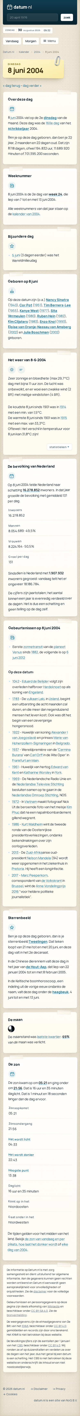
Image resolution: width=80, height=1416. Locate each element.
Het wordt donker (21, 1154)
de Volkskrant (51, 880)
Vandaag (12, 41)
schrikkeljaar (18, 128)
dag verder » (32, 85)
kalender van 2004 (26, 214)
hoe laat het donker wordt (38, 1244)
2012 (21, 657)
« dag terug (11, 85)
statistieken (57, 447)
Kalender (24, 52)
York (58, 772)
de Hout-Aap (36, 967)
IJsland (54, 698)
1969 (15, 778)
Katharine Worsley (37, 772)
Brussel (17, 886)
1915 (64, 418)
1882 (34, 652)
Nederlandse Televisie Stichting (40, 784)
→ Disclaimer (39, 1389)
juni (13, 117)
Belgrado (63, 743)
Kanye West (29, 310)
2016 (15, 891)
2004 (37, 52)
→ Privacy (59, 1389)
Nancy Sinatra (57, 300)
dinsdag (50, 117)
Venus (17, 652)
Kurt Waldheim (32, 824)
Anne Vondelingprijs (51, 886)
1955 (13, 310)
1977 (44, 310)
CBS (20, 1345)
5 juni (16, 255)
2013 (15, 852)
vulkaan (32, 698)
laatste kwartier (49, 1036)
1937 (15, 749)
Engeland (36, 692)
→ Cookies (10, 1394)
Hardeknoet (52, 687)
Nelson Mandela (39, 857)
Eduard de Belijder (35, 681)
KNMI (25, 1326)
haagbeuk (60, 992)
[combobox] (32, 17)
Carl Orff (36, 755)
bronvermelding (17, 1315)
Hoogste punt (18, 1170)
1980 (30, 316)
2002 (13, 332)
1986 (15, 824)
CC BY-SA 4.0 (39, 1311)
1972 (15, 801)
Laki (41, 698)
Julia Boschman (36, 332)
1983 (33, 321)
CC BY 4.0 (60, 1326)
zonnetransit (33, 646)
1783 (15, 698)
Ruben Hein (46, 316)
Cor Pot (25, 305)
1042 (15, 681)
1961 (15, 767)
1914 (63, 407)
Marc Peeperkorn (34, 875)
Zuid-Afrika (34, 852)
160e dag (52, 123)
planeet (59, 646)
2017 (15, 875)
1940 (13, 305)
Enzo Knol (48, 321)
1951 (37, 305)
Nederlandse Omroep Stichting (35, 795)
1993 (61, 321)
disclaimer (40, 1291)
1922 (15, 732)
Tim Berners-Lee (57, 305)
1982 (60, 316)
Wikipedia (54, 1306)
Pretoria (18, 868)
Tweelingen (38, 941)
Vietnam (31, 801)
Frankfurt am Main (25, 760)
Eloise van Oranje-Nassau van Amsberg (39, 327)
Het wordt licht (19, 1139)
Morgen (30, 41)
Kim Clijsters (18, 321)
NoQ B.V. (71, 1400)
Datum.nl (8, 52)
